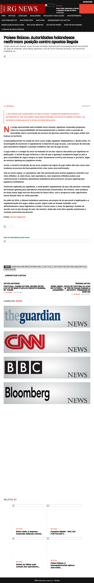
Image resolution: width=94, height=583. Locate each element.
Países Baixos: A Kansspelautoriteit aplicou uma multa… (63, 565)
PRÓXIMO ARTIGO (82, 283)
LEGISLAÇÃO (22, 16)
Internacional (36, 267)
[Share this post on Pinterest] (68, 276)
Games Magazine (17, 217)
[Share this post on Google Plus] (55, 276)
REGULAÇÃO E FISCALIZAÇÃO (53, 16)
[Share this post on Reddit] (80, 276)
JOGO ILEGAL (40, 20)
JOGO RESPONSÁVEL (74, 16)
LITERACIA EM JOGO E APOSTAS (12, 29)
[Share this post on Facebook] (30, 276)
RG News (10, 106)
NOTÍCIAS (59, 6)
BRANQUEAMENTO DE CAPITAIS (59, 20)
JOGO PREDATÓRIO (26, 20)
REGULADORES (35, 16)
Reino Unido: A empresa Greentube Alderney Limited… (29, 532)
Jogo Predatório (60, 267)
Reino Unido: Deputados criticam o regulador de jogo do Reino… (67, 9)
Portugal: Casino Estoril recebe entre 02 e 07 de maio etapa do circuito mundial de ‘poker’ (25, 288)
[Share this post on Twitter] (43, 276)
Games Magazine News (20, 267)
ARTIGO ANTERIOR (12, 283)
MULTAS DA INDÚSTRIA (35, 25)
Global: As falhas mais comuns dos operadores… (28, 565)
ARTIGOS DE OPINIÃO (53, 25)
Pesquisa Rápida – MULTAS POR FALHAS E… (63, 532)
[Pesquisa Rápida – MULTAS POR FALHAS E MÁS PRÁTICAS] (64, 505)
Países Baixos (9, 269)
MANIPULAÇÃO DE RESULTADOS (12, 25)
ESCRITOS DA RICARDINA (73, 25)
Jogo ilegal (47, 267)
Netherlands (73, 267)
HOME (3, 16)
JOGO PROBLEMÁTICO (9, 20)
